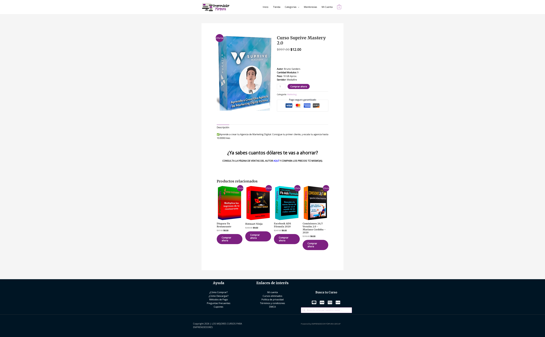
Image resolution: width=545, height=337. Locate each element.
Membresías (310, 7)
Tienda (276, 7)
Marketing (292, 94)
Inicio (265, 7)
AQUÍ (276, 160)
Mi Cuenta (327, 7)
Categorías (290, 7)
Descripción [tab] (223, 127)
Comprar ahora (298, 86)
